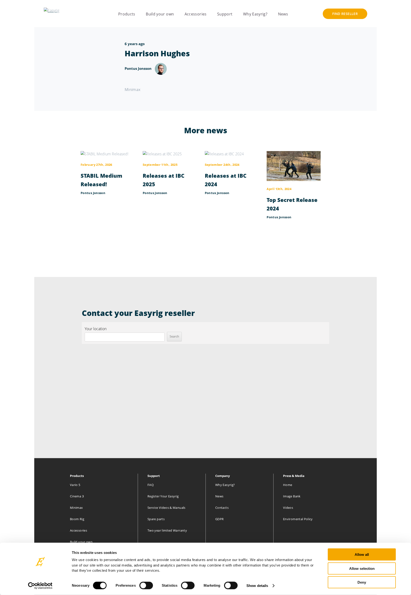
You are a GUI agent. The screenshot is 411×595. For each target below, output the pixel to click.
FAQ (150, 485)
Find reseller (345, 13)
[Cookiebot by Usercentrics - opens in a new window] (40, 585)
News (283, 14)
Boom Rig (77, 519)
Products (126, 14)
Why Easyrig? (255, 14)
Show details (257, 586)
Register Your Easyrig (163, 496)
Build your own (160, 14)
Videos (288, 507)
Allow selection (362, 568)
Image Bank (292, 496)
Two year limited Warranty (167, 530)
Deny (361, 582)
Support (225, 14)
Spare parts (156, 519)
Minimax (76, 507)
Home (287, 485)
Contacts (222, 507)
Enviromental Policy (298, 519)
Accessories (196, 14)
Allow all (362, 554)
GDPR (219, 519)
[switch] (146, 585)
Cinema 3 (77, 496)
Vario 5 (75, 485)
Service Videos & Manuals (166, 507)
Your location (96, 328)
